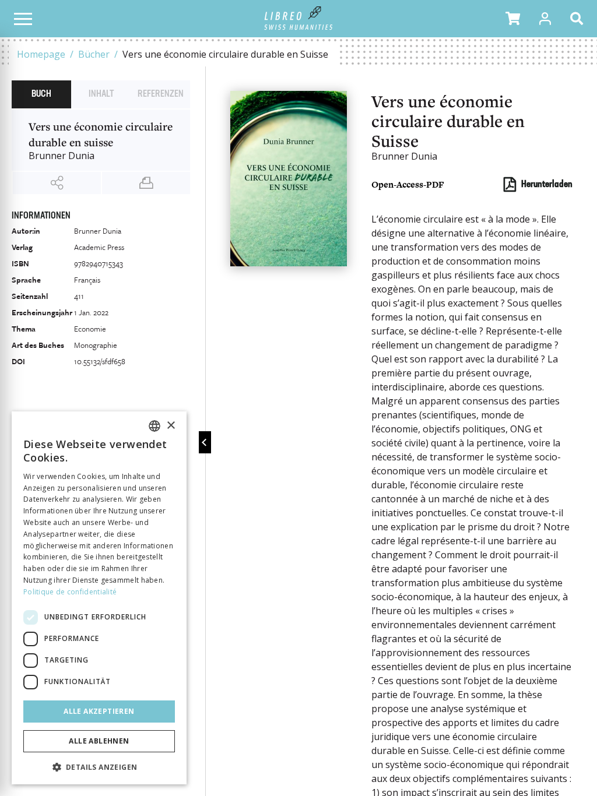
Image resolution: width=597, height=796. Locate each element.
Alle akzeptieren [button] (99, 711)
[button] (512, 18)
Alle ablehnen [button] (99, 741)
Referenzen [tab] (161, 94)
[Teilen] (57, 183)
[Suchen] (579, 18)
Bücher (94, 54)
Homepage (41, 54)
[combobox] (154, 426)
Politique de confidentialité (70, 592)
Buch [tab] (41, 94)
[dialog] (99, 597)
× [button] (170, 425)
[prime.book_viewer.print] (146, 183)
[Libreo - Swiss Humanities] (298, 18)
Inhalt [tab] (101, 94)
